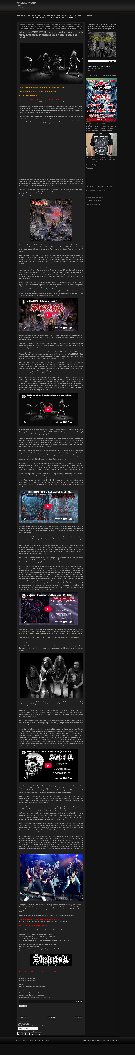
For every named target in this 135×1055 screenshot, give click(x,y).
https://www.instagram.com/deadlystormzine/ (32, 986)
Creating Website (106, 1040)
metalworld (77, 24)
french (48, 24)
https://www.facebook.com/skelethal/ (30, 946)
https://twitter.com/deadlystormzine (29, 978)
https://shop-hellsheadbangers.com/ (29, 951)
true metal (71, 26)
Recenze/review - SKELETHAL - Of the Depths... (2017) (36, 938)
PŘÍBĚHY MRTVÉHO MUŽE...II (95, 194)
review (53, 26)
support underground (61, 26)
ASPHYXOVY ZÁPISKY (93, 204)
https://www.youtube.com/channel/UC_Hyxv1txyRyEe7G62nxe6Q (39, 949)
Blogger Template (96, 1040)
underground (78, 26)
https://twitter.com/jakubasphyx (28, 980)
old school (33, 26)
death (25, 24)
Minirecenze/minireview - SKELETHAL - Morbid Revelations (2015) (39, 936)
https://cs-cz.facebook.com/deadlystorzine (32, 993)
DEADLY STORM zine (27, 4)
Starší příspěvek (78, 1017)
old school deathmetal (43, 26)
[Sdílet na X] (23, 1006)
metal (52, 24)
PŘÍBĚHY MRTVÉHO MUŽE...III (95, 190)
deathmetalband (40, 24)
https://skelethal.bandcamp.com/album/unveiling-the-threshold (37, 944)
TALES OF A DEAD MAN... (94, 201)
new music (22, 26)
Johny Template (87, 1040)
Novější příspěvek (23, 1017)
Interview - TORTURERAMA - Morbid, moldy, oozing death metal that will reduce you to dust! (102, 27)
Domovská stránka (51, 1017)
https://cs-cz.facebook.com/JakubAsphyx (31, 995)
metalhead (58, 24)
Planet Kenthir (115, 1040)
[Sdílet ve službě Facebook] (25, 1006)
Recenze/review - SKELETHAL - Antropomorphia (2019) (36, 934)
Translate (31, 1031)
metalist (63, 24)
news (27, 26)
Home (21, 24)
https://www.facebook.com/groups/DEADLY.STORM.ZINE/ (36, 997)
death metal (31, 24)
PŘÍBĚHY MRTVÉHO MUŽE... (95, 197)
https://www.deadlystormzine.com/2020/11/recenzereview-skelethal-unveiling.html (43, 102)
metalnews (70, 24)
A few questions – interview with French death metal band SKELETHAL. (41, 930)
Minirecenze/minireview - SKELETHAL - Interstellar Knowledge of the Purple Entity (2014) (46, 940)
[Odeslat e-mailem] (19, 1006)
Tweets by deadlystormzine (93, 165)
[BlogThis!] (21, 1006)
